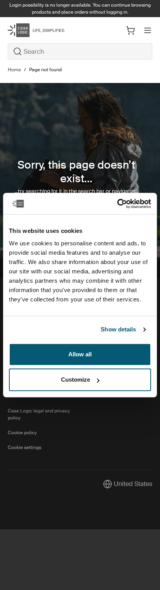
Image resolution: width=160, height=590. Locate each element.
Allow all (80, 354)
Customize (75, 379)
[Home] (32, 30)
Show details (118, 329)
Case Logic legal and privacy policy (39, 414)
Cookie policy (22, 433)
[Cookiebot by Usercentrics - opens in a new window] (117, 204)
